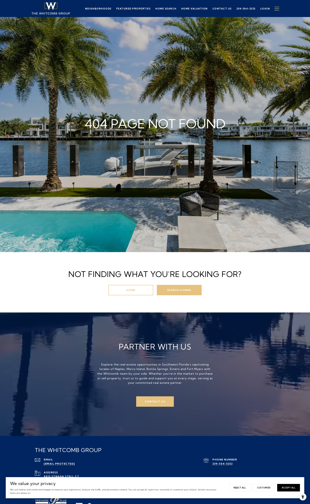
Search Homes (179, 290)
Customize (264, 487)
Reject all (240, 487)
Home (130, 290)
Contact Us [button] (155, 401)
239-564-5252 (222, 463)
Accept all (288, 487)
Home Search (166, 8)
